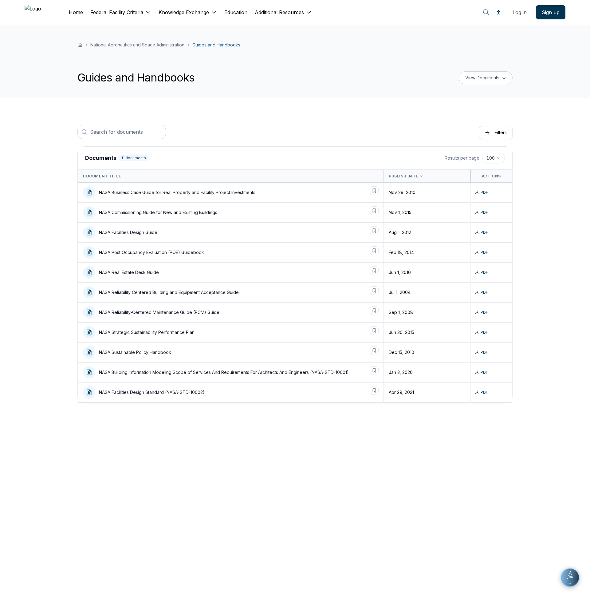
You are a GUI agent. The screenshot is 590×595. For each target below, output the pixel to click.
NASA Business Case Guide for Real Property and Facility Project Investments (177, 192)
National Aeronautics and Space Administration (137, 44)
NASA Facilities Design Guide (128, 232)
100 (490, 158)
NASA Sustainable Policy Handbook (135, 352)
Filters (501, 132)
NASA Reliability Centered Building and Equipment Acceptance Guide (169, 292)
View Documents (482, 77)
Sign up (551, 12)
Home (76, 12)
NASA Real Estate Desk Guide (129, 272)
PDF (484, 192)
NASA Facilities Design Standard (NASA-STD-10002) (152, 392)
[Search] (486, 12)
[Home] (79, 44)
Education (235, 12)
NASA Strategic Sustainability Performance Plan (147, 332)
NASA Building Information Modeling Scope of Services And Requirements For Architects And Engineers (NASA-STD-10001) (224, 372)
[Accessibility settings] (498, 12)
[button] (570, 577)
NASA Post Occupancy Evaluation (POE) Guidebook (151, 252)
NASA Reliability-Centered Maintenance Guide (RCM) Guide (159, 312)
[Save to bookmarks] (374, 190)
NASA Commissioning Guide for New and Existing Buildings (158, 212)
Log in (520, 12)
